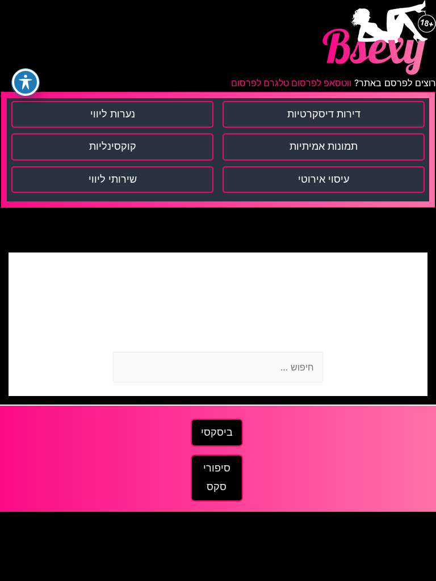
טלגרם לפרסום (260, 83)
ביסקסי (217, 432)
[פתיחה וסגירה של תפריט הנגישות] (25, 82)
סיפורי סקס (216, 477)
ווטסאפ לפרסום (320, 83)
